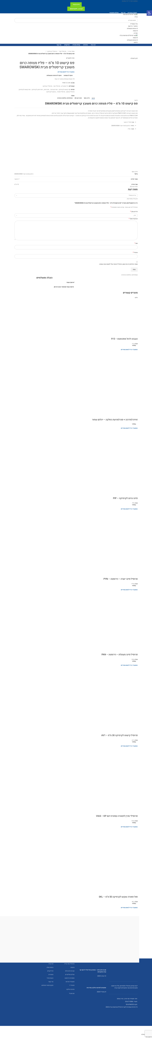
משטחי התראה (70, 982)
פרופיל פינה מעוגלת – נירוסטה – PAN (120, 654)
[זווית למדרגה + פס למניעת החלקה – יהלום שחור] (122, 366)
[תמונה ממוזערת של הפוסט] (92, 966)
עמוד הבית (71, 51)
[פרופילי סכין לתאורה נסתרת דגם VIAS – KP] (122, 763)
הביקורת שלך (133, 219)
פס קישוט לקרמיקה (25, 89)
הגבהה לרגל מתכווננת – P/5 (124, 339)
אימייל (135, 252)
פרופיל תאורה (61, 92)
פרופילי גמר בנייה (69, 964)
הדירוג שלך (134, 211)
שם (136, 243)
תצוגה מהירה (135, 334)
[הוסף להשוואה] (129, 334)
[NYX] (63, 939)
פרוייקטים (50, 971)
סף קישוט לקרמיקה (64, 89)
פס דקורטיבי (54, 89)
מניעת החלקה (70, 989)
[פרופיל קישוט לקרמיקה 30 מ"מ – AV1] (122, 682)
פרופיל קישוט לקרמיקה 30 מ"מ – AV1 (119, 735)
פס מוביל (71, 993)
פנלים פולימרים (69, 974)
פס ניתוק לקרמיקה (37, 89)
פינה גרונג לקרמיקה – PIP (125, 498)
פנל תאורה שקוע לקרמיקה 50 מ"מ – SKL (118, 896)
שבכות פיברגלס (69, 971)
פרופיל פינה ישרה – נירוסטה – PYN (121, 579)
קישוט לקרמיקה (51, 92)
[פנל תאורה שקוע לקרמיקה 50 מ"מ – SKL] (122, 843)
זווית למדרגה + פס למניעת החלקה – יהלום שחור (115, 419)
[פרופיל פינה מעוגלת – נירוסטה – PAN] (122, 606)
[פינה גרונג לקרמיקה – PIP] (122, 445)
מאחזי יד (71, 985)
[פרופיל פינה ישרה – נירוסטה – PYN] (122, 526)
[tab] (93, 98)
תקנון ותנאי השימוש (47, 985)
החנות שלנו (50, 967)
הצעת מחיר (50, 978)
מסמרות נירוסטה (69, 978)
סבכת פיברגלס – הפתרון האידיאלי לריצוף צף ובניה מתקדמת (93, 971)
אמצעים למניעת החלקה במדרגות (96, 988)
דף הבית (51, 964)
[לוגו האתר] (130, 15)
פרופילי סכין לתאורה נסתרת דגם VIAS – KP (117, 816)
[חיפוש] (16, 21)
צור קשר (50, 982)
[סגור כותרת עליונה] (149, 1028)
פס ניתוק (46, 89)
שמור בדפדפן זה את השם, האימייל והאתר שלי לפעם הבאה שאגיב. (118, 264)
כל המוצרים (64, 86)
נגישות (72, 967)
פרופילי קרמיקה (52, 51)
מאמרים (50, 974)
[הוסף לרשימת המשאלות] (124, 334)
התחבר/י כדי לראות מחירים (66, 72)
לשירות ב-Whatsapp (76, 9)
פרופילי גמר (62, 51)
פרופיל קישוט (70, 92)
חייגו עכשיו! (76, 4)
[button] (149, 13)
